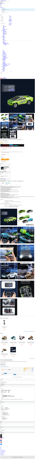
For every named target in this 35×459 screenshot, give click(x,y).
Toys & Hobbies (3, 36)
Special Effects (4, 26)
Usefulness (13, 373)
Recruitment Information (3, 451)
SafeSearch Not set (2, 3)
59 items (9, 369)
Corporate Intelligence (2, 450)
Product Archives (2, 452)
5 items (32, 368)
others (3, 35)
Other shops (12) (4, 149)
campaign (2, 16)
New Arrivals (2, 17)
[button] (17, 6)
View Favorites (3, 178)
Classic (4, 32)
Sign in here (10, 16)
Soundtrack (4, 33)
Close (1, 178)
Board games (4, 40)
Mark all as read (2, 7)
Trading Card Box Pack (5, 43)
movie (9, 24)
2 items (32, 369)
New (7, 144)
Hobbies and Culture (5, 29)
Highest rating (9, 373)
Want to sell (2, 21)
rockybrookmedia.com (3, 0)
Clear (17, 374)
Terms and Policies (2, 453)
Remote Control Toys (8, 183)
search (1, 2)
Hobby (4, 41)
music (3, 25)
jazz (3, 34)
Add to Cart (5, 159)
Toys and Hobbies (3, 23)
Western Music (4, 31)
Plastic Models (4, 42)
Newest (5, 373)
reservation (10, 20)
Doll (3, 38)
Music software (3, 30)
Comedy (4, 28)
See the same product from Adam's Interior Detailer (29, 331)
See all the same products (32, 358)
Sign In (1, 446)
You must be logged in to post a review (4, 366)
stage (3, 27)
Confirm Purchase (4, 171)
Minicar (4, 39)
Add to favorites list (4, 161)
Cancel (1, 171)
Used (9, 145)
